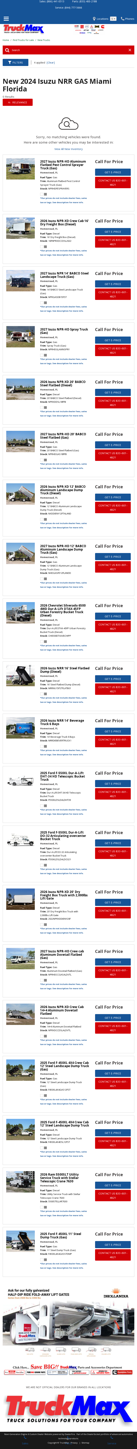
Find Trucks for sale (23, 40)
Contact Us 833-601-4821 (113, 182)
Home (6, 40)
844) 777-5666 (73, 7)
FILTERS (17, 62)
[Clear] (51, 62)
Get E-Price (113, 172)
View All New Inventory (68, 149)
